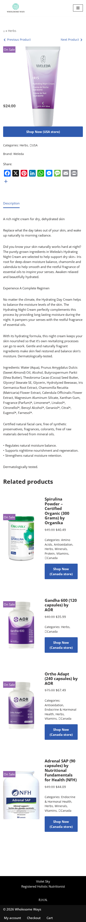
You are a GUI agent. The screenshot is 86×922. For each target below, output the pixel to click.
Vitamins (62, 553)
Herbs (12, 31)
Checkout (34, 918)
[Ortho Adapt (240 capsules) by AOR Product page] (21, 705)
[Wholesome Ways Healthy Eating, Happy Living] (15, 8)
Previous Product (19, 40)
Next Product (70, 40)
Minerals (61, 549)
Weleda (18, 154)
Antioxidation (63, 544)
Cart (50, 918)
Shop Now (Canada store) (61, 571)
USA (34, 145)
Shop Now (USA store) (43, 132)
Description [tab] (11, 203)
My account (12, 918)
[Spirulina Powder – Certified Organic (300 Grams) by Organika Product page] (21, 538)
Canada (51, 558)
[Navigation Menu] (78, 8)
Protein (50, 553)
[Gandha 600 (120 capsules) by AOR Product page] (21, 625)
